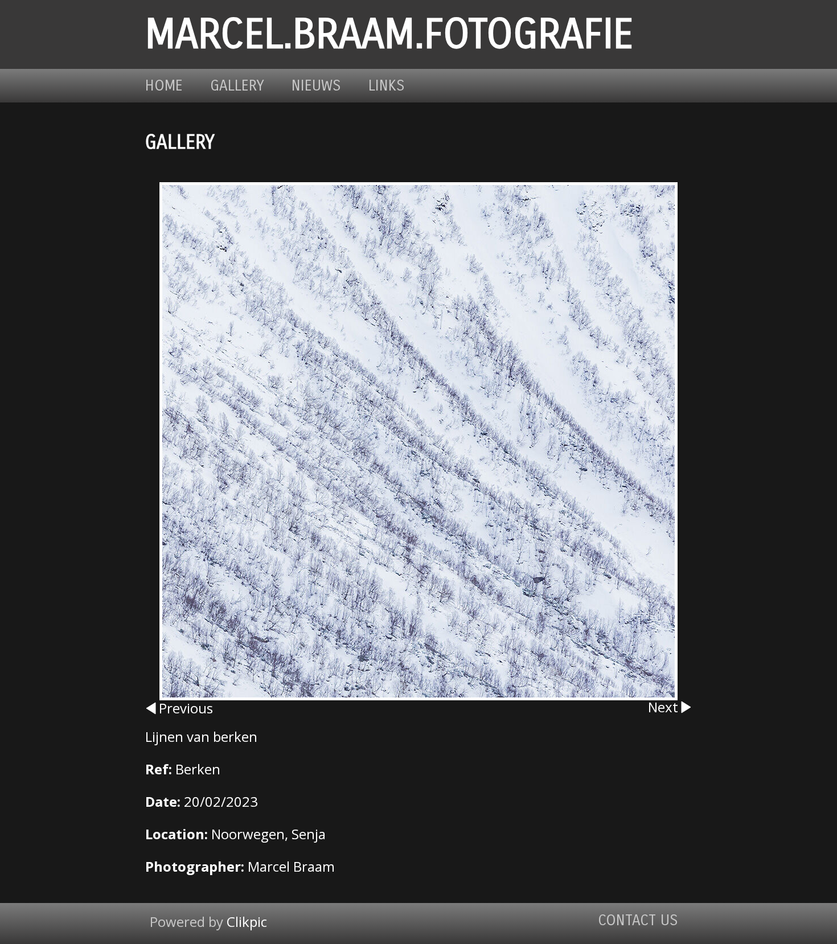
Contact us (638, 920)
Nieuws (316, 86)
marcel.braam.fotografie (389, 34)
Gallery (237, 86)
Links (386, 86)
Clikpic (247, 921)
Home (164, 86)
